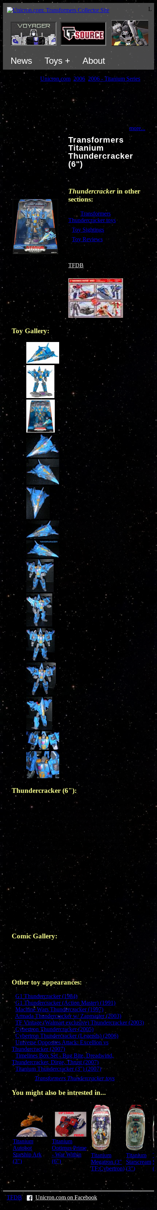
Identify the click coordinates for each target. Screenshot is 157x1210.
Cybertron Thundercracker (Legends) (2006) (66, 1036)
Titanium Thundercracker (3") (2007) (58, 1069)
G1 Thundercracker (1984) (46, 996)
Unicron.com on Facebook (66, 1197)
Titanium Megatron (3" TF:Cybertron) (108, 1162)
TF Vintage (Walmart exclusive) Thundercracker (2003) (79, 1022)
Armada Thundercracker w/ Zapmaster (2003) (68, 1016)
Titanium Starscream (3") (138, 1162)
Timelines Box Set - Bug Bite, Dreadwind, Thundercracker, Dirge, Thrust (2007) (63, 1058)
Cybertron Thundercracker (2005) (54, 1029)
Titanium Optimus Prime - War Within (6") (69, 1151)
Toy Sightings (88, 230)
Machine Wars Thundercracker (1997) (59, 1009)
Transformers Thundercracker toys (92, 216)
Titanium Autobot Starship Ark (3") (27, 1151)
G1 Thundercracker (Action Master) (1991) (65, 1003)
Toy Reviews (87, 239)
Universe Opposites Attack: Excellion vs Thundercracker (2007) (60, 1045)
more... (137, 128)
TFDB (76, 265)
